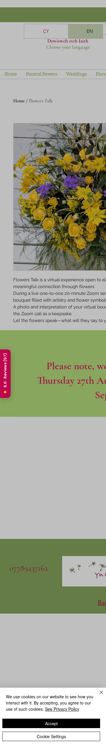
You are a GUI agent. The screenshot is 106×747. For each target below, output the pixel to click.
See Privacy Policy (62, 709)
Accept (51, 723)
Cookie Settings (51, 736)
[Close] (98, 696)
